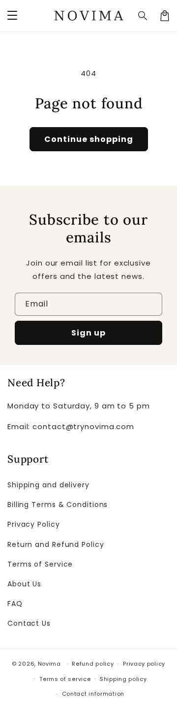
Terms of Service (40, 564)
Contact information (93, 694)
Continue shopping (88, 139)
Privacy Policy (33, 524)
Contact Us (29, 623)
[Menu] (12, 16)
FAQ (15, 603)
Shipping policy (123, 679)
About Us (24, 584)
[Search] (143, 16)
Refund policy (93, 664)
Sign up (88, 332)
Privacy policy (144, 664)
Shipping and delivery (48, 485)
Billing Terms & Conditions (57, 504)
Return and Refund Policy (55, 544)
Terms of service (64, 679)
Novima (49, 664)
